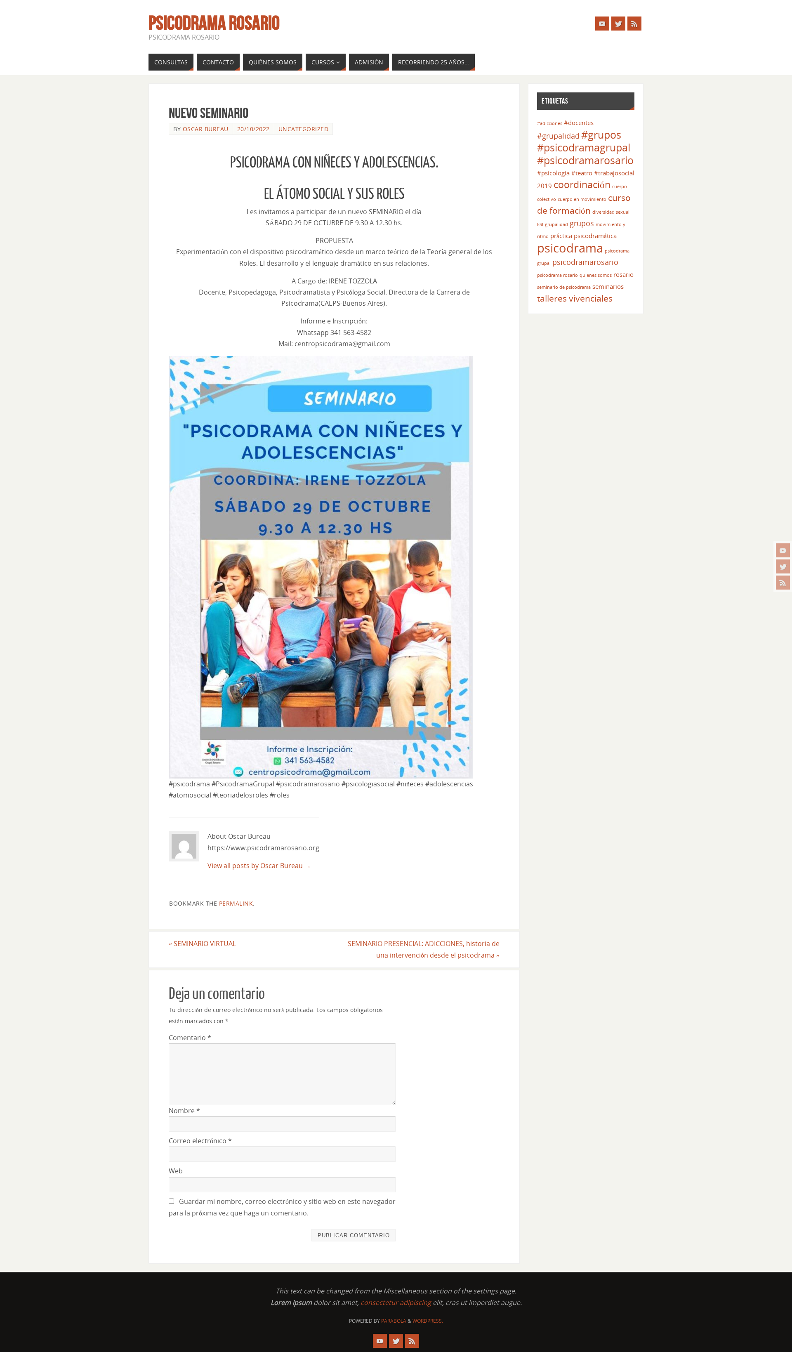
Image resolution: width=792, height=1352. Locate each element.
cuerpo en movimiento (582, 199)
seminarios (608, 286)
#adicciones (549, 123)
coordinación (582, 184)
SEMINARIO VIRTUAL (202, 943)
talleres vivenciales (575, 298)
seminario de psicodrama (564, 287)
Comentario (190, 1037)
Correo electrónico (200, 1140)
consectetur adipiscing (396, 1302)
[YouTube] (783, 550)
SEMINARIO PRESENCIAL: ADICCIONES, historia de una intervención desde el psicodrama (424, 949)
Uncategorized (303, 129)
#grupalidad (558, 136)
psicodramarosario (585, 262)
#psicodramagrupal (583, 147)
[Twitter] (783, 566)
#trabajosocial (614, 173)
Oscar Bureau (206, 129)
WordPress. (427, 1320)
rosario (623, 274)
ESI (540, 224)
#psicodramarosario (585, 160)
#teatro (581, 173)
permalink (236, 903)
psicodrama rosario (557, 275)
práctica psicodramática (583, 235)
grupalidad (556, 224)
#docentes (579, 122)
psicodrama (570, 248)
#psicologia (553, 173)
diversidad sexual (610, 212)
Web (176, 1170)
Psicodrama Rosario (214, 23)
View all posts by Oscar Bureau (259, 865)
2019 (544, 186)
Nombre (184, 1110)
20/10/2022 (253, 129)
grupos (582, 223)
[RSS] (783, 583)
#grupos (601, 135)
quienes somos (596, 275)
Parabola (393, 1320)
